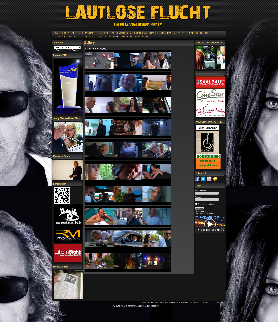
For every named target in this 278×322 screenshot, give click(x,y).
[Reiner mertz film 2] (99, 70)
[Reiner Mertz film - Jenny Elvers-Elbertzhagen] (99, 182)
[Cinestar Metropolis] (210, 102)
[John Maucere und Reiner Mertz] (128, 226)
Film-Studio (195, 33)
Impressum (111, 36)
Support (74, 36)
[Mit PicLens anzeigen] (95, 48)
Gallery (166, 33)
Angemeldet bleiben (206, 204)
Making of (180, 33)
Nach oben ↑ (218, 302)
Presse (86, 36)
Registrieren (201, 211)
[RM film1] (99, 93)
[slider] (208, 230)
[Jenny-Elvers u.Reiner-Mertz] (70, 151)
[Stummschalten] (218, 229)
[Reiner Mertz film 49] (99, 249)
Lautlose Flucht (139, 16)
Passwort (198, 197)
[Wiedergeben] (198, 229)
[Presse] (68, 298)
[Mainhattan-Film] (68, 226)
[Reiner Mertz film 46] (128, 271)
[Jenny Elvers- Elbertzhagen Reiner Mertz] (156, 159)
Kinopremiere (71, 33)
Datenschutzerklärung (135, 36)
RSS (210, 302)
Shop (207, 33)
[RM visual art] (68, 243)
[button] (210, 224)
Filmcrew (140, 33)
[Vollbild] (222, 229)
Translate (75, 50)
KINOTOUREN (124, 33)
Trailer (154, 33)
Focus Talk (60, 36)
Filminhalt (89, 33)
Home (56, 33)
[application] (210, 224)
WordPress (188, 302)
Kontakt (97, 36)
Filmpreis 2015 (106, 33)
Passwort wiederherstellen (206, 213)
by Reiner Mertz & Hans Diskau (162, 302)
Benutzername (200, 191)
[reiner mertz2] (156, 70)
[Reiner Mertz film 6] (128, 93)
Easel (197, 302)
